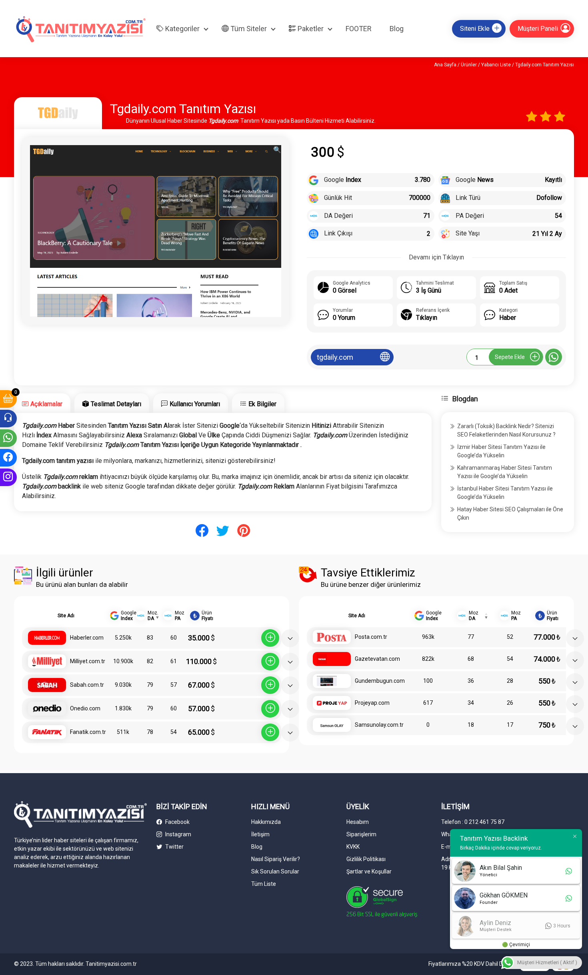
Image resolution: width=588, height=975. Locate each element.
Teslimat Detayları (116, 404)
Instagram (177, 834)
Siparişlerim (361, 834)
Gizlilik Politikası (366, 859)
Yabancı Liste (496, 65)
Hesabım (357, 822)
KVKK (353, 846)
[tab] (42, 403)
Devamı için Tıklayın (436, 257)
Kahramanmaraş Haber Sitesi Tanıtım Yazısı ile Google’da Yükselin (504, 472)
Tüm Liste (263, 884)
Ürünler (469, 65)
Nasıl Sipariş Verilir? (275, 859)
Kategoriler (182, 28)
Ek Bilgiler (262, 404)
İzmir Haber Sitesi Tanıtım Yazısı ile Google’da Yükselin (501, 451)
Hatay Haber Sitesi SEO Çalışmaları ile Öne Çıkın (510, 513)
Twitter (174, 846)
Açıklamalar (46, 404)
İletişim (260, 834)
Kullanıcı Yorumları (195, 404)
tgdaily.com (335, 357)
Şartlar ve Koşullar (369, 871)
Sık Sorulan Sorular (275, 871)
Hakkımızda (266, 822)
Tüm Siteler (248, 28)
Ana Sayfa (445, 65)
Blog (397, 28)
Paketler (310, 28)
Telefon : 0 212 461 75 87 (472, 822)
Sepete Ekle (510, 357)
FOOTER (359, 28)
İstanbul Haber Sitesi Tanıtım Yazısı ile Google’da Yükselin (505, 492)
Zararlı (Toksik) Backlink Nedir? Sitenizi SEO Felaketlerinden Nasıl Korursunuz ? (506, 430)
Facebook (177, 822)
